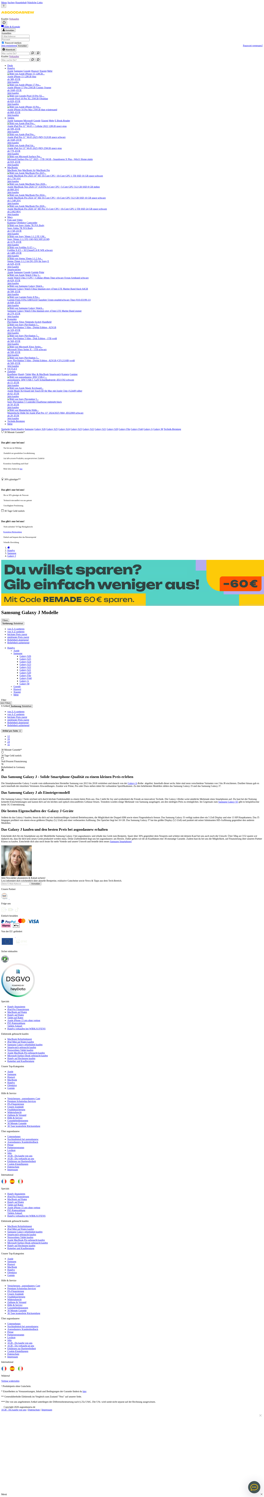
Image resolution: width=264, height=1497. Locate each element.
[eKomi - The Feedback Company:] (5, 962)
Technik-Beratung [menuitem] (16, 421)
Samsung (29, 429)
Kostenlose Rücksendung (12, 532)
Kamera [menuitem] (65, 374)
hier (21, 469)
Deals (14, 429)
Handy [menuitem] (21, 374)
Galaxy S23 (76, 429)
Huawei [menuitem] (35, 71)
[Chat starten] (4, 22)
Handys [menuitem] (11, 68)
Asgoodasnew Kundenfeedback (22, 1142)
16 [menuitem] (8, 739)
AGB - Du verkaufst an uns (20, 1158)
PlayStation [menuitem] (12, 322)
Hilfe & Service (14, 1118)
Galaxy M (158, 429)
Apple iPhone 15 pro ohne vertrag (23, 1020)
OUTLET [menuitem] (12, 368)
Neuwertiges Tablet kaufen (20, 1050)
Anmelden (22, 46)
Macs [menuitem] (10, 217)
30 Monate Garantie (17, 1123)
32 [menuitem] (8, 744)
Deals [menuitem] (10, 65)
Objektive (12, 1085)
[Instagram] (4, 908)
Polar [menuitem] (41, 272)
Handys (20, 429)
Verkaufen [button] (14, 19)
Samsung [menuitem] (18, 71)
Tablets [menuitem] (10, 118)
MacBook (12, 1080)
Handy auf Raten (15, 1015)
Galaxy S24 (64, 429)
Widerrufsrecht (14, 1112)
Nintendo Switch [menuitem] (33, 322)
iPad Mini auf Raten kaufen (20, 1042)
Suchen (11, 2)
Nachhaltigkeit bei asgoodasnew (22, 1139)
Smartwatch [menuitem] (55, 374)
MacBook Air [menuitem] (29, 170)
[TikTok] (18, 908)
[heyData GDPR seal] (18, 996)
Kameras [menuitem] (11, 222)
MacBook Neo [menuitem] (14, 170)
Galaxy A (148, 429)
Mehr (10, 424)
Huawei (17, 689)
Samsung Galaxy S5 (228, 802)
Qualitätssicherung (16, 1109)
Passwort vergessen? (253, 45)
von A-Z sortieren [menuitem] (15, 631)
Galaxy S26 (40, 429)
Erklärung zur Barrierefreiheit (21, 1161)
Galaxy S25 (52, 429)
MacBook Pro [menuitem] (43, 170)
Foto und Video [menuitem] (14, 220)
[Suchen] (32, 53)
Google (17, 686)
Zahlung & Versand (16, 1115)
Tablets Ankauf (15, 1026)
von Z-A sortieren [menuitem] (15, 629)
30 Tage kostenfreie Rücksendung (23, 1126)
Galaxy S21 (100, 429)
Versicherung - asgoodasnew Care (23, 1098)
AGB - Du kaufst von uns (19, 1155)
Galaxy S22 (88, 429)
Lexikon (11, 1150)
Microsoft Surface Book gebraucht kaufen (27, 1055)
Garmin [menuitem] (34, 272)
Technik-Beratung (172, 429)
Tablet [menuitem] (28, 374)
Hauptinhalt (21, 2)
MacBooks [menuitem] (12, 167)
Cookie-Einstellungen (17, 1164)
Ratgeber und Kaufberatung (20, 1061)
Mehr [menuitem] (49, 71)
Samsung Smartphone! (121, 841)
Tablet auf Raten (15, 1017)
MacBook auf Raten (17, 1012)
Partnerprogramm (15, 1147)
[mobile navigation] (3, 6)
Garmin (11, 1088)
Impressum (12, 1169)
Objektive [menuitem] (21, 222)
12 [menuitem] (8, 736)
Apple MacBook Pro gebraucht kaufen (26, 1053)
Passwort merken (13, 43)
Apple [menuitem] (10, 71)
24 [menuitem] (8, 741)
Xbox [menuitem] (21, 322)
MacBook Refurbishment (19, 1039)
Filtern (5, 620)
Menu (4, 2)
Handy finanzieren (16, 1006)
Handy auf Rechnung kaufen (21, 1058)
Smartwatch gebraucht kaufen (21, 1047)
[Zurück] (8, 547)
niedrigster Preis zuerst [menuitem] (18, 637)
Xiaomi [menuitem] (43, 71)
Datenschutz (13, 1167)
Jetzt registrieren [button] (9, 45)
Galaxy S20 (112, 429)
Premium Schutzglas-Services (21, 1101)
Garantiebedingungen (17, 1120)
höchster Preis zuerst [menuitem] (17, 634)
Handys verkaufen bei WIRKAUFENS (26, 1028)
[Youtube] (11, 908)
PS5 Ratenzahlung (16, 1023)
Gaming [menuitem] (73, 374)
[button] (17, 16)
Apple (16, 650)
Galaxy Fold (137, 429)
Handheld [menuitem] (46, 322)
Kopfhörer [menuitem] (12, 374)
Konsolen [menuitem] (12, 319)
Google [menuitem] (27, 71)
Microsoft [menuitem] (28, 120)
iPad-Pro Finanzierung (18, 1009)
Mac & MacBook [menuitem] (40, 374)
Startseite (5, 429)
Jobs (9, 1153)
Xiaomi (17, 692)
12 (11, 731)
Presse (10, 1144)
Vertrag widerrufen (10, 1381)
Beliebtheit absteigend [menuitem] (18, 640)
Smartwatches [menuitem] (14, 269)
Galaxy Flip (124, 429)
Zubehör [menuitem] (11, 371)
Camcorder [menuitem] (32, 222)
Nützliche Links (35, 2)
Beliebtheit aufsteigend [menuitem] (18, 642)
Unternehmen (13, 1136)
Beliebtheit (12, 623)
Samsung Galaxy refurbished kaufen (24, 1044)
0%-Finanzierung (15, 1104)
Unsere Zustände (15, 1106)
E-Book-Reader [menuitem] (62, 120)
